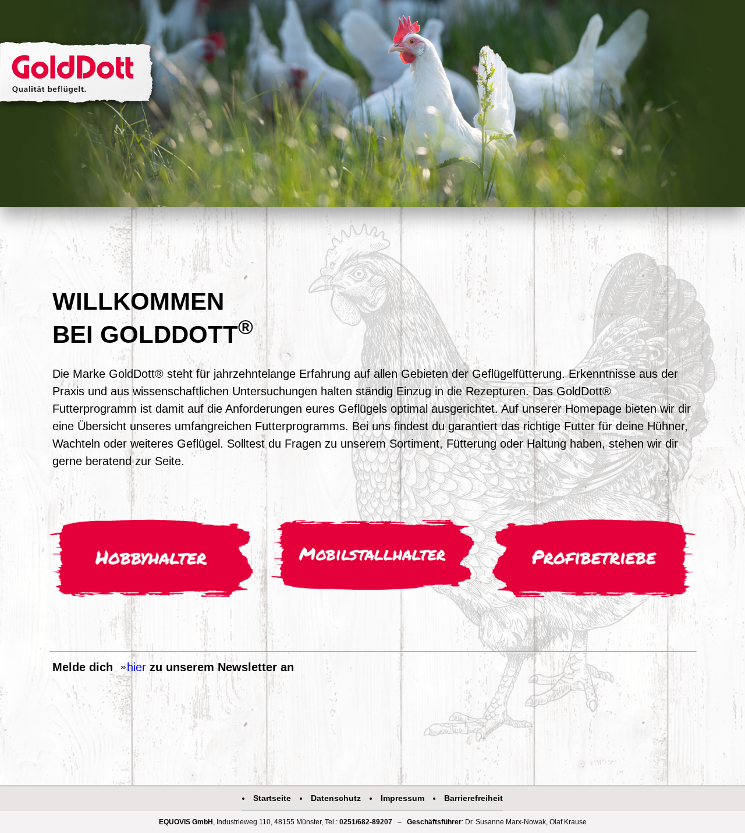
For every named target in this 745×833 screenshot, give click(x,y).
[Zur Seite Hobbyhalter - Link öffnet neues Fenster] (151, 560)
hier (136, 667)
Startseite (272, 798)
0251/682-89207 (365, 822)
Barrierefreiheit (473, 798)
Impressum (402, 798)
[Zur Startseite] (79, 74)
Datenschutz (336, 798)
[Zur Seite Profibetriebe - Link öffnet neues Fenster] (594, 560)
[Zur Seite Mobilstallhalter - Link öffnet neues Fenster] (372, 556)
